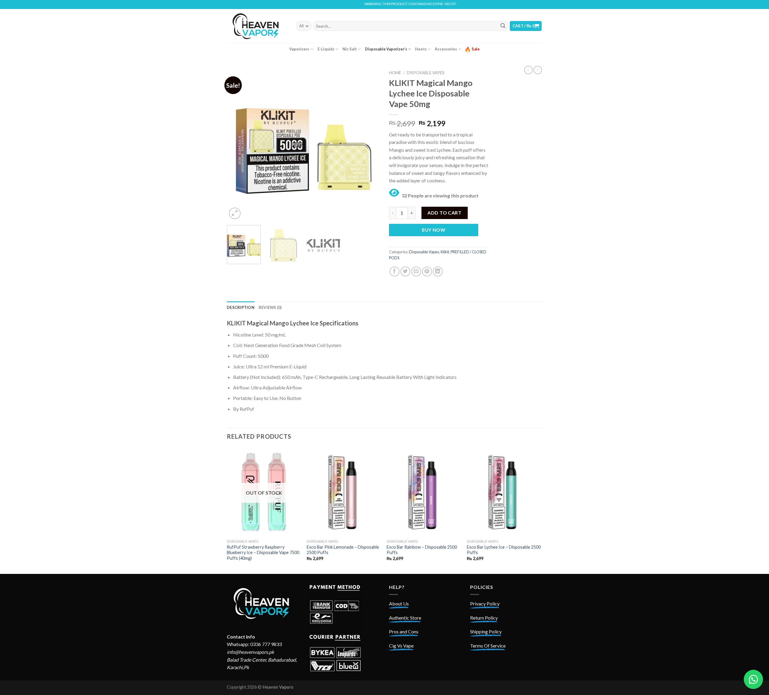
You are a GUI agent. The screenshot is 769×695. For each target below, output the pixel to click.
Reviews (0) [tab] (270, 307)
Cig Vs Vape (401, 645)
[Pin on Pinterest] (427, 271)
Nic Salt (349, 49)
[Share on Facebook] (395, 271)
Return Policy (484, 617)
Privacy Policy (485, 603)
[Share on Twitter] (405, 271)
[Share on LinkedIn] (438, 271)
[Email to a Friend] (416, 271)
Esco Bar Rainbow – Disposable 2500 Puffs (422, 549)
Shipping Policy (486, 631)
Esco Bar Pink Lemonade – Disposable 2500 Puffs (343, 549)
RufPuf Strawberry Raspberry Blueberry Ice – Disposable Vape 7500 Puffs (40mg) (263, 552)
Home (395, 72)
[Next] (369, 144)
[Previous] (237, 144)
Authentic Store (405, 617)
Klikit (445, 251)
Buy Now (433, 230)
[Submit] (503, 26)
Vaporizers (299, 49)
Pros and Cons (403, 631)
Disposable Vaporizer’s (386, 49)
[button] (753, 679)
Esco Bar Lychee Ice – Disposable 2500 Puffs (504, 549)
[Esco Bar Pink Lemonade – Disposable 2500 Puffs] (344, 491)
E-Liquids (326, 49)
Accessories (446, 49)
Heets (421, 49)
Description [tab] (240, 307)
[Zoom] (235, 213)
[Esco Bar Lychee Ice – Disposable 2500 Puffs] (504, 491)
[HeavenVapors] (257, 25)
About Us (399, 603)
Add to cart (444, 212)
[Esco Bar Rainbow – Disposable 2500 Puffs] (424, 491)
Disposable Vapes (426, 72)
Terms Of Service (488, 645)
